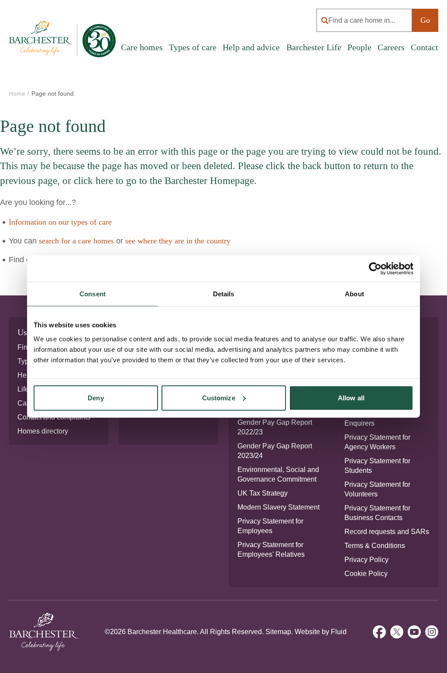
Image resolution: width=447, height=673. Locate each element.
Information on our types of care (60, 222)
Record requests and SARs (386, 531)
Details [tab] (223, 294)
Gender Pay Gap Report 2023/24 (274, 450)
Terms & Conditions (374, 545)
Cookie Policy (366, 573)
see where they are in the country (177, 240)
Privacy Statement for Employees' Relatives (271, 549)
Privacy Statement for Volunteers (377, 489)
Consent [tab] (92, 294)
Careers (391, 47)
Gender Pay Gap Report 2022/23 (274, 427)
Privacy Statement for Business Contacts (377, 512)
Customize (218, 397)
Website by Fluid (321, 631)
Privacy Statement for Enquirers (377, 418)
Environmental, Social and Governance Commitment (278, 474)
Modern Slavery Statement (278, 507)
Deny (95, 397)
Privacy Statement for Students (377, 465)
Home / (20, 93)
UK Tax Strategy (262, 493)
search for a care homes (76, 240)
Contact (424, 47)
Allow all (351, 397)
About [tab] (354, 294)
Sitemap (278, 631)
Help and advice (251, 47)
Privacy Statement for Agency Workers (377, 442)
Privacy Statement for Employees (270, 525)
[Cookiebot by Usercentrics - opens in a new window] (375, 268)
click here (93, 180)
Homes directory (42, 431)
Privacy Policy (366, 559)
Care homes (142, 47)
